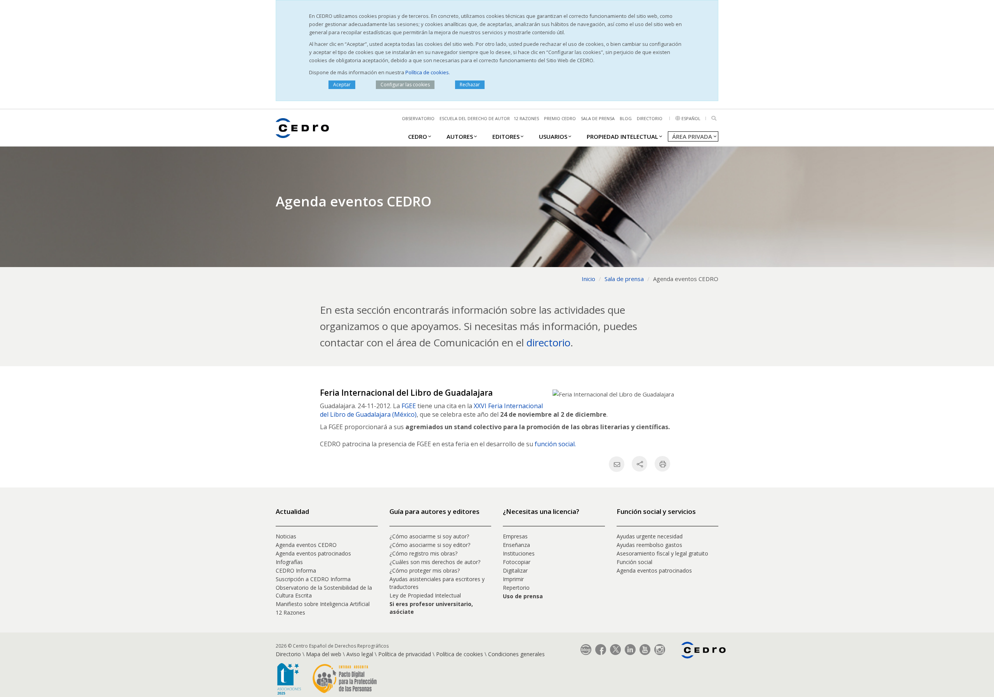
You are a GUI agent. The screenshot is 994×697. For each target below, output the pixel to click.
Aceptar (342, 84)
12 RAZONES (526, 118)
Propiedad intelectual (622, 136)
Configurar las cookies (405, 84)
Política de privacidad (404, 654)
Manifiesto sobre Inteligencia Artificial (323, 604)
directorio (548, 342)
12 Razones (290, 612)
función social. (555, 444)
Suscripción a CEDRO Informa (313, 579)
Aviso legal (359, 654)
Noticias (286, 536)
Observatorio (418, 118)
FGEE (409, 406)
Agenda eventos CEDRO (306, 545)
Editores (506, 136)
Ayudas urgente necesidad (650, 536)
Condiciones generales (516, 654)
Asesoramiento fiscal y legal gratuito (662, 553)
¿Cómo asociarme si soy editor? (429, 545)
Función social (634, 562)
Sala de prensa (598, 118)
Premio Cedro (560, 118)
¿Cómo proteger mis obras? (424, 570)
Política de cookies (427, 72)
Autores (460, 136)
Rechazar (470, 84)
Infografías (289, 562)
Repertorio (516, 587)
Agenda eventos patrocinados (313, 553)
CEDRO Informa (296, 570)
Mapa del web (323, 654)
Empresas (515, 536)
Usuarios (553, 136)
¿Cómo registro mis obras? (423, 553)
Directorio (649, 118)
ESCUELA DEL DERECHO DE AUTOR (475, 118)
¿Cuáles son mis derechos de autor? (434, 562)
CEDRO (417, 136)
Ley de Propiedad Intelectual (425, 595)
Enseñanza (516, 545)
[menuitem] (417, 136)
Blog (626, 118)
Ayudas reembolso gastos (649, 545)
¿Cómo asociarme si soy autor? (429, 536)
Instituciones (519, 553)
